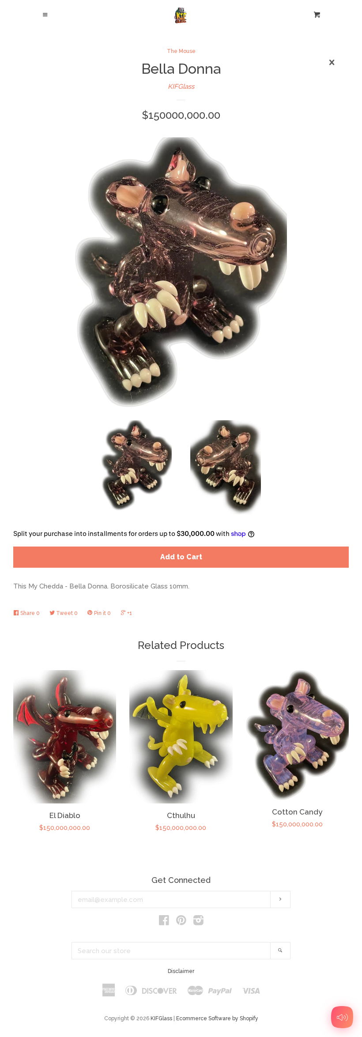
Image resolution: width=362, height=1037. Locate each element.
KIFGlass (181, 87)
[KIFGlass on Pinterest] (181, 922)
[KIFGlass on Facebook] (164, 922)
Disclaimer (181, 971)
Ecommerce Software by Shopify (217, 1018)
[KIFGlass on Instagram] (198, 922)
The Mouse (181, 51)
